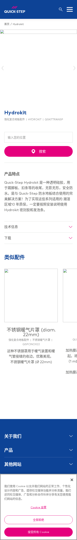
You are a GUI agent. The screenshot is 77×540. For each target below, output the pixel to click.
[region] (38, 507)
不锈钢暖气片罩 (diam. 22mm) (31, 332)
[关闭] (72, 480)
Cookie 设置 (38, 507)
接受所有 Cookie (38, 532)
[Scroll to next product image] (74, 68)
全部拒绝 (38, 519)
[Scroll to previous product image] (3, 68)
